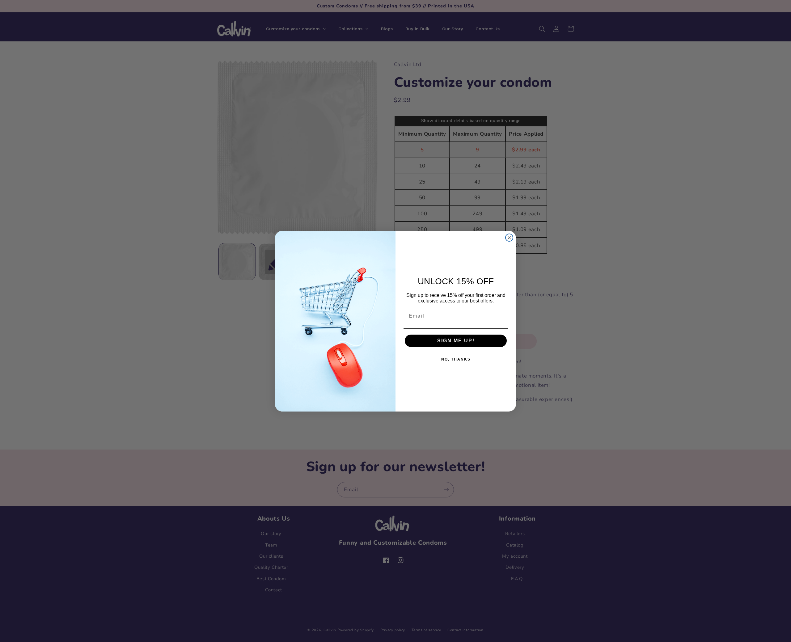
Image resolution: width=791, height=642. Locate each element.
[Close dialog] (509, 237)
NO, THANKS (456, 359)
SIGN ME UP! (456, 340)
